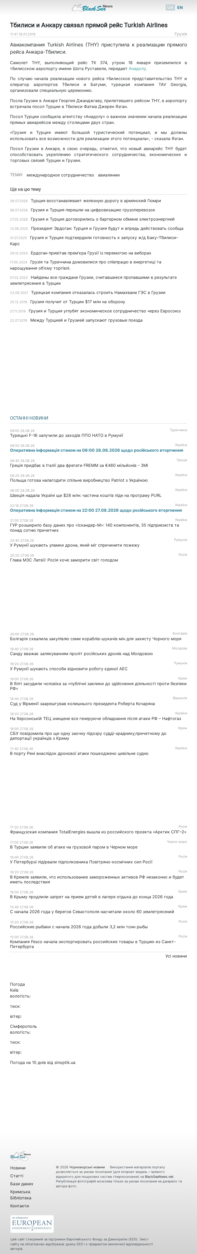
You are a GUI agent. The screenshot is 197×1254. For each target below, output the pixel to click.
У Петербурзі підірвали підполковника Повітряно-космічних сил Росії (81, 861)
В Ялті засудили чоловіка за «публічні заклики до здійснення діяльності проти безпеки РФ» (98, 686)
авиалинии (109, 174)
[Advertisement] (98, 367)
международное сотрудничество (60, 174)
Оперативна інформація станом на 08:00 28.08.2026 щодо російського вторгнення (96, 450)
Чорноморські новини (87, 1167)
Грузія (181, 33)
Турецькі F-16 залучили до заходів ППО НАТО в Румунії (66, 435)
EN (180, 7)
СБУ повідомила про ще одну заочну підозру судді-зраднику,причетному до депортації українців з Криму (88, 736)
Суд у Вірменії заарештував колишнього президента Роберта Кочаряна (82, 703)
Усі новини (176, 956)
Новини (18, 1167)
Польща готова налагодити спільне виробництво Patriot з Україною (79, 480)
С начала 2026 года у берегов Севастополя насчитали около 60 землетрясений (92, 911)
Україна (181, 445)
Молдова (179, 648)
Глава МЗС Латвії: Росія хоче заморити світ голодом (64, 559)
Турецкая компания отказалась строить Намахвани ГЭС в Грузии (98, 292)
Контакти (19, 1205)
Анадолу (137, 68)
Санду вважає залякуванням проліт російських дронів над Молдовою (81, 653)
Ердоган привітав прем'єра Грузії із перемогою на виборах (91, 252)
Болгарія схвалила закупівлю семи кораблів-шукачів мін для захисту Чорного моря (95, 638)
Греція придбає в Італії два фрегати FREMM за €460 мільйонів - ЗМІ (79, 465)
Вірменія (180, 698)
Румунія (180, 540)
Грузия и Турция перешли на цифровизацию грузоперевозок (93, 209)
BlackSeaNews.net (159, 1177)
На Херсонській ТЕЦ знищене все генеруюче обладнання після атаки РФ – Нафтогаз (95, 718)
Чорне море (177, 842)
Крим (182, 678)
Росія (183, 555)
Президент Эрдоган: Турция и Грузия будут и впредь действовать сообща (107, 228)
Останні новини (29, 418)
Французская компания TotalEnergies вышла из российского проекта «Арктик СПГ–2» (98, 831)
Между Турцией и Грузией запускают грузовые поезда (86, 320)
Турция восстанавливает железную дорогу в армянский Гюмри (96, 200)
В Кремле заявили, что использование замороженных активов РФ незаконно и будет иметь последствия (97, 879)
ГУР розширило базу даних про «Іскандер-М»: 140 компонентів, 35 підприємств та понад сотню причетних (94, 527)
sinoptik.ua (64, 1062)
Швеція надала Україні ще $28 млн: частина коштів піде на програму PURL (86, 495)
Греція (182, 460)
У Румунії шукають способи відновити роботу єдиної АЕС (69, 668)
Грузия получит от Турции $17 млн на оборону (77, 301)
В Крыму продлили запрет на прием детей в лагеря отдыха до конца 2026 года (91, 896)
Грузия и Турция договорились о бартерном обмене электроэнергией (103, 219)
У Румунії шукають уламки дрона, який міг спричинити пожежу (75, 545)
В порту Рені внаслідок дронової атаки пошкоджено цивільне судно (79, 753)
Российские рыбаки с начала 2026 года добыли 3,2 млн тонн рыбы (79, 926)
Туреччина (178, 430)
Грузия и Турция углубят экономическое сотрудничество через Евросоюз (105, 310)
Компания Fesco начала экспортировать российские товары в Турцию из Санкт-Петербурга (93, 944)
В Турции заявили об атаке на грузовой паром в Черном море (73, 847)
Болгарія (180, 633)
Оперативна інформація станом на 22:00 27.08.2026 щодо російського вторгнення (96, 510)
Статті (16, 1175)
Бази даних (21, 1183)
